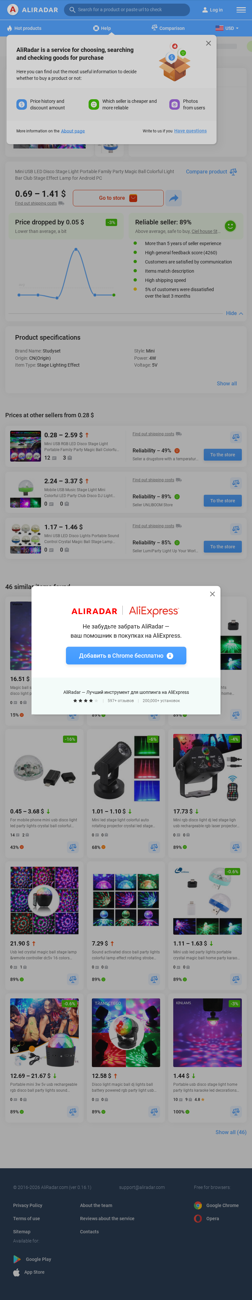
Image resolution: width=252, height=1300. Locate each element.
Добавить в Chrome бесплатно (121, 655)
